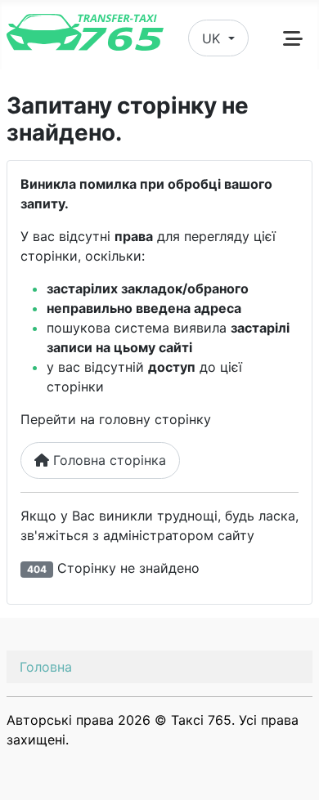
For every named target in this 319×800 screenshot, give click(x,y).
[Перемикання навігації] (292, 38)
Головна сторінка (107, 460)
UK (213, 38)
